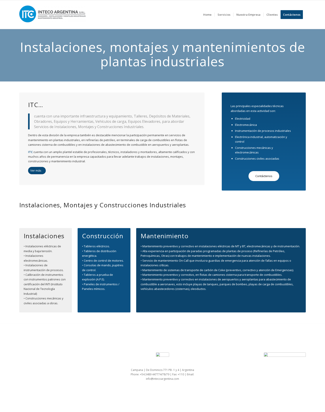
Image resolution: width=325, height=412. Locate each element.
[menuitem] (207, 14)
